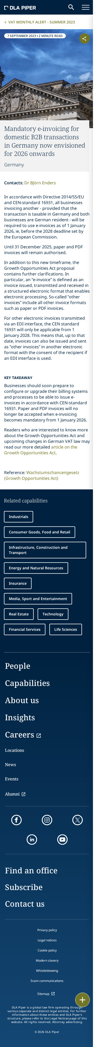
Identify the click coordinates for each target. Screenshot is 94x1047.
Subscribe (24, 887)
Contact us (25, 903)
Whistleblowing (47, 970)
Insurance (18, 583)
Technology (53, 613)
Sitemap (43, 994)
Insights (20, 717)
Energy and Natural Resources (36, 567)
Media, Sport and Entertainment (38, 598)
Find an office (31, 870)
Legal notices (47, 940)
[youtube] (62, 839)
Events (11, 779)
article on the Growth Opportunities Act (40, 450)
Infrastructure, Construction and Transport (38, 550)
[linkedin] (32, 839)
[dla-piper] (20, 7)
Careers (19, 734)
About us (22, 700)
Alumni (12, 794)
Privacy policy (47, 930)
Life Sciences (65, 629)
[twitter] (77, 820)
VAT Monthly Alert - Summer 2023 (41, 22)
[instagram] (47, 820)
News (10, 764)
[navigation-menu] (86, 7)
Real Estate (19, 613)
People (17, 665)
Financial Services (24, 629)
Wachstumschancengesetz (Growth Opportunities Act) (41, 475)
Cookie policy (47, 950)
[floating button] (82, 1000)
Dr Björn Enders (40, 183)
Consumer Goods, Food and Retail (39, 531)
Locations (14, 750)
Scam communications (47, 981)
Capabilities (27, 683)
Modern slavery (47, 960)
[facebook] (16, 820)
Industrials (18, 516)
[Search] (71, 7)
